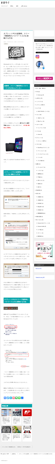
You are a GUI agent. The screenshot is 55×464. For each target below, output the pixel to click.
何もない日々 (39, 268)
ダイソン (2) (40, 233)
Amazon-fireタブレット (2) (44, 223)
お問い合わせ (24, 6)
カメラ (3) (38, 108)
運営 (17, 6)
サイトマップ (4, 6)
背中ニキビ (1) (41, 180)
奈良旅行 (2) (40, 203)
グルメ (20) (38, 114)
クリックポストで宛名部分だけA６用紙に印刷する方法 (16, 436)
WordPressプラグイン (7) (43, 147)
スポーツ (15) (39, 124)
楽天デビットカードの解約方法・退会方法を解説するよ (27, 436)
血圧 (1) (39, 187)
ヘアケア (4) (40, 170)
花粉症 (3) (40, 183)
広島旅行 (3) (40, 209)
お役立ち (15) (39, 98)
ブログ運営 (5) (41, 160)
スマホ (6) (38, 131)
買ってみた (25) (39, 219)
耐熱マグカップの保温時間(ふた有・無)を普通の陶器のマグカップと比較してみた (6, 420)
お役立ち (6, 43)
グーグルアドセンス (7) (43, 154)
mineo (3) (40, 134)
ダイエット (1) (39, 137)
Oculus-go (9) (41, 95)
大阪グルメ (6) (41, 118)
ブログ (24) (38, 144)
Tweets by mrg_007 (40, 277)
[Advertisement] (27, 18)
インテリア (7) (39, 101)
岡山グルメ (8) (41, 121)
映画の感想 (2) (39, 216)
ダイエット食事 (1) (42, 141)
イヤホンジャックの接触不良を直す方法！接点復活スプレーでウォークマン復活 (16, 420)
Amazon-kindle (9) (42, 226)
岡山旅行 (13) (41, 206)
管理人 (11, 6)
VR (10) (38, 91)
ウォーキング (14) (42, 127)
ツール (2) (40, 157)
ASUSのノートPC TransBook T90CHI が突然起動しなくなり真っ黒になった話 (6, 437)
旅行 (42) (38, 193)
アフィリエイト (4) (42, 150)
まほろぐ (5, 2)
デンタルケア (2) (41, 167)
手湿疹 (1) (40, 177)
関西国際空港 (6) (41, 213)
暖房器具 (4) (40, 236)
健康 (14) (38, 164)
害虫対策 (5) (39, 190)
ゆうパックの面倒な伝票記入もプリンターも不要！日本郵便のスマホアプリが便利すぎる (27, 420)
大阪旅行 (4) (40, 200)
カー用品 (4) (40, 229)
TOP (5, 453)
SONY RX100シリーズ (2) (43, 111)
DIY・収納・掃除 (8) (40, 88)
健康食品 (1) (40, 173)
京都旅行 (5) (40, 196)
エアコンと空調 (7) (40, 104)
